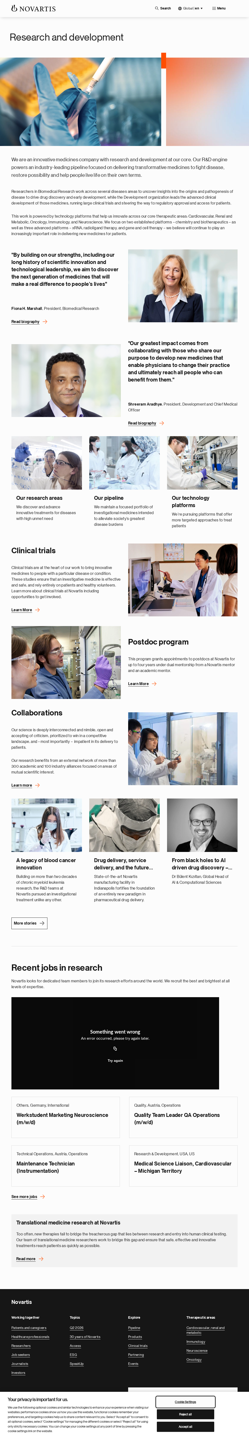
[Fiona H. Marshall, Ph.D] (183, 285)
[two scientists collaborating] (183, 748)
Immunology (196, 1341)
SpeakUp (77, 1363)
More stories (25, 923)
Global (191, 8)
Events (133, 1363)
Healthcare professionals (30, 1336)
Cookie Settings (185, 1401)
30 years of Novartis (85, 1336)
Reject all (185, 1414)
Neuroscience (197, 1350)
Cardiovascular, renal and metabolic (206, 1330)
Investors (18, 1372)
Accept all (185, 1426)
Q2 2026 (77, 1327)
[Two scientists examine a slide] (66, 662)
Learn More (21, 610)
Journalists (19, 1363)
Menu (221, 8)
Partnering (136, 1354)
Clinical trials (138, 1345)
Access (75, 1345)
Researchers (21, 1345)
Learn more (21, 785)
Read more (26, 1259)
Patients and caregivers (28, 1327)
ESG (73, 1354)
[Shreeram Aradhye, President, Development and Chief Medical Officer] (66, 380)
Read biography (25, 322)
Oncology (194, 1359)
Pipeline (134, 1327)
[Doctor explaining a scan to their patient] (183, 580)
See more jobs (24, 1197)
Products (135, 1336)
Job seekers (20, 1354)
